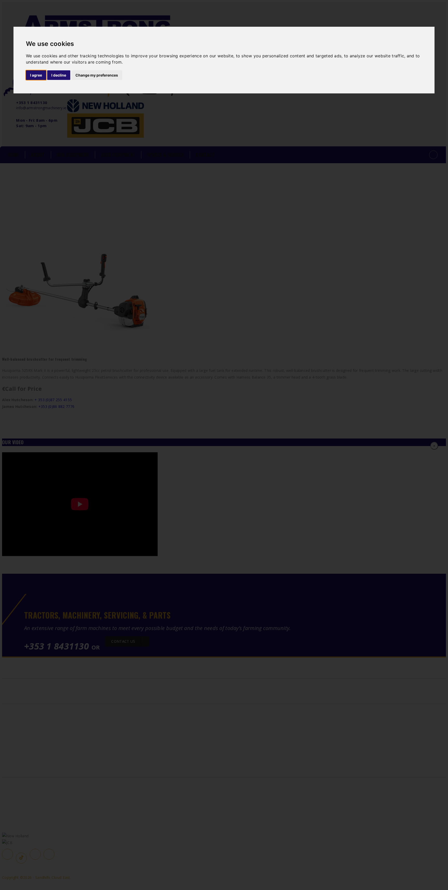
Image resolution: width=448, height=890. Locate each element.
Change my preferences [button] (96, 75)
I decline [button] (58, 75)
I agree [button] (36, 75)
